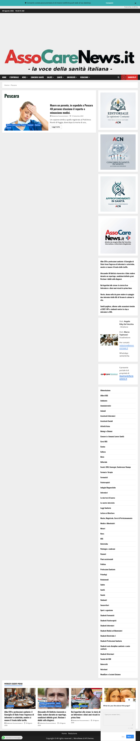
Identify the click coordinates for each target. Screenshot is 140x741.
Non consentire (98, 3)
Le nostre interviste (107, 503)
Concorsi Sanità (37, 77)
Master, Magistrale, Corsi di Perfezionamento (116, 518)
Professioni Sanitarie (107, 569)
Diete (102, 457)
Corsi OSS (103, 441)
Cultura (103, 451)
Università (71, 77)
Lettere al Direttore (107, 513)
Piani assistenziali (106, 559)
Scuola (102, 595)
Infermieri (104, 492)
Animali (103, 411)
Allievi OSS (104, 395)
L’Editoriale (14, 77)
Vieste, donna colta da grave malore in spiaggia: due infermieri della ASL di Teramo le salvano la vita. (117, 297)
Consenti (109, 3)
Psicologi (103, 574)
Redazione (84, 77)
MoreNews (78, 738)
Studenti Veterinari (107, 654)
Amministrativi (105, 406)
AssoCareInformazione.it (126, 377)
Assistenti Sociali (106, 421)
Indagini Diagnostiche (108, 487)
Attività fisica (105, 426)
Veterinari (103, 669)
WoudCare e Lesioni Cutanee (110, 674)
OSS (101, 538)
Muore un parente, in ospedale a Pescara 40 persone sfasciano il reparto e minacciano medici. (26, 116)
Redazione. (72, 733)
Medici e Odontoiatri (13, 125)
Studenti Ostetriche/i (108, 635)
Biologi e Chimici (106, 431)
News (24, 77)
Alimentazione (105, 390)
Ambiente (103, 400)
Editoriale (103, 462)
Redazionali (104, 579)
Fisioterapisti (105, 482)
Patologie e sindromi (107, 549)
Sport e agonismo (106, 610)
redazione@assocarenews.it (126, 347)
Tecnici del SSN (105, 659)
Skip (123, 736)
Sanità (59, 77)
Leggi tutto (57, 127)
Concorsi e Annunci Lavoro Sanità (112, 436)
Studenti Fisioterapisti (108, 620)
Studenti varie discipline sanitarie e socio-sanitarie (115, 647)
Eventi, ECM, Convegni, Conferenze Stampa (115, 467)
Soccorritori (104, 605)
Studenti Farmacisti (107, 615)
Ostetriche (104, 544)
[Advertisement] (70, 29)
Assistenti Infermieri (107, 416)
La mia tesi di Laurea (107, 497)
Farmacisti (104, 477)
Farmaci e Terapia (106, 472)
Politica (37, 125)
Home (4, 77)
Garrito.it (132, 77)
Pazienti (30, 125)
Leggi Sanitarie (105, 508)
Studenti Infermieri (107, 625)
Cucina (102, 446)
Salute (49, 77)
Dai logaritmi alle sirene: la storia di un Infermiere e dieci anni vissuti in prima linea (116, 287)
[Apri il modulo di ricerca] (118, 77)
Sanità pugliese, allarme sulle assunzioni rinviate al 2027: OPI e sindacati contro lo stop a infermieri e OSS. (117, 309)
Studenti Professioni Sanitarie (111, 641)
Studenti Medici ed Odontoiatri (111, 630)
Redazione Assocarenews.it (60, 116)
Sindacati (103, 600)
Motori (102, 528)
